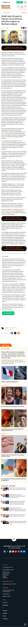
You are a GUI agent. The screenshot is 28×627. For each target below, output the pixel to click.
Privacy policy (6, 594)
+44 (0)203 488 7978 (8, 567)
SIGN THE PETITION (8, 313)
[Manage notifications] (25, 624)
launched (21, 209)
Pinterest (5, 618)
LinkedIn (5, 613)
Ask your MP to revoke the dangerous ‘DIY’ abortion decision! (14, 48)
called (8, 153)
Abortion (7, 327)
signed (10, 162)
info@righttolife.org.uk (8, 569)
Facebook (5, 602)
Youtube (5, 610)
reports (15, 184)
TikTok (4, 616)
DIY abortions (14, 327)
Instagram (5, 605)
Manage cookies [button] (7, 596)
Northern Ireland (9, 329)
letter (5, 67)
